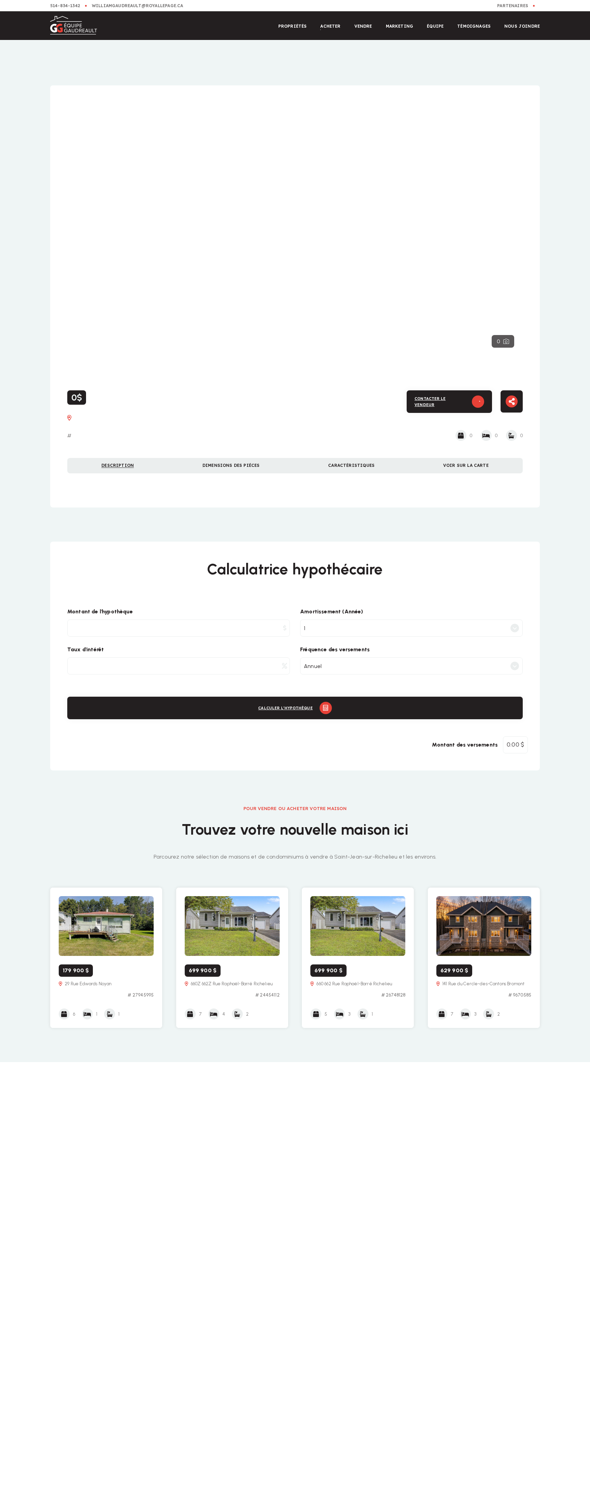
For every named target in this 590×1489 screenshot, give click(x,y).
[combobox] (411, 628)
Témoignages (474, 26)
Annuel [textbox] (313, 666)
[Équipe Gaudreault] (73, 26)
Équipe (435, 26)
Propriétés (292, 26)
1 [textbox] (304, 628)
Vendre (363, 26)
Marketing (399, 26)
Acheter (330, 26)
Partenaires (512, 5)
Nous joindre (522, 26)
